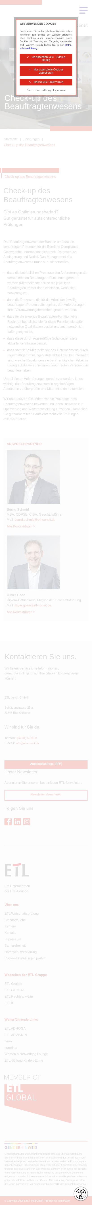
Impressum (59, 90)
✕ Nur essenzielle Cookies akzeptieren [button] (46, 71)
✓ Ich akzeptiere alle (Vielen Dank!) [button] (46, 58)
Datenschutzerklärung (39, 90)
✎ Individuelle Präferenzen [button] (46, 82)
